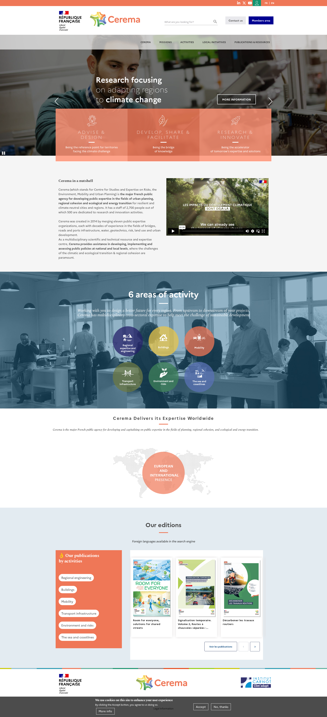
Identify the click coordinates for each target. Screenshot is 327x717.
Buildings (163, 347)
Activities (187, 42)
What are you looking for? (179, 21)
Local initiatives (214, 42)
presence (163, 473)
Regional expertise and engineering (127, 348)
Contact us (236, 20)
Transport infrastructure (128, 382)
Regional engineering (76, 577)
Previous (56, 101)
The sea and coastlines (199, 383)
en (272, 3)
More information (236, 99)
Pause (4, 153)
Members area (261, 20)
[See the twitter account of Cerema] (244, 3)
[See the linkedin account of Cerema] (238, 3)
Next (270, 101)
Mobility (199, 347)
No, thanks (221, 707)
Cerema (146, 42)
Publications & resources (252, 42)
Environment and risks (163, 382)
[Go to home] (112, 16)
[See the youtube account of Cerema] (250, 3)
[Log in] (257, 3)
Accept (201, 707)
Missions (165, 42)
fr (266, 3)
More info (105, 711)
